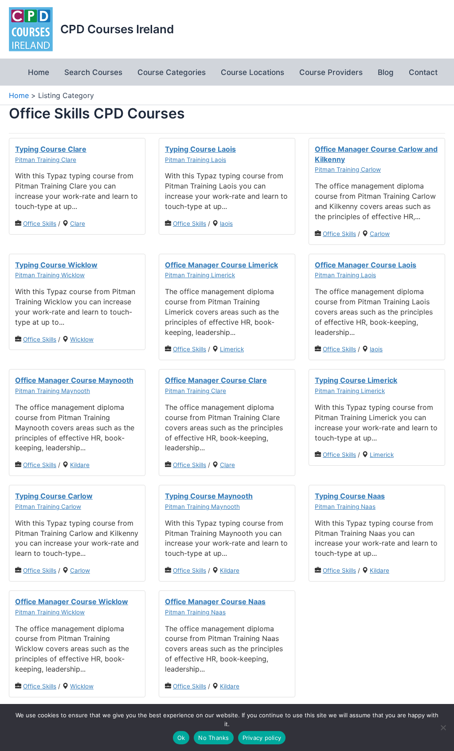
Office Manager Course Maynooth (74, 380)
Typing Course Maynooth (209, 495)
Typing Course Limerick (356, 380)
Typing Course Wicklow (56, 264)
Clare (77, 223)
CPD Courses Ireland (117, 29)
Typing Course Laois (200, 149)
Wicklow (82, 339)
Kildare (80, 464)
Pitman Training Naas (345, 506)
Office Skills (39, 223)
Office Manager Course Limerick (221, 264)
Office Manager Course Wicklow (71, 601)
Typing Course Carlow (54, 495)
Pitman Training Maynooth (52, 390)
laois (226, 223)
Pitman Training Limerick (200, 275)
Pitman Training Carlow (348, 169)
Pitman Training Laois (195, 159)
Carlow (380, 233)
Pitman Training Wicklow (50, 275)
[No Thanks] (442, 727)
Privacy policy (262, 737)
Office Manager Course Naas (215, 601)
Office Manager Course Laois (365, 264)
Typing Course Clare (50, 149)
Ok (181, 737)
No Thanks (213, 737)
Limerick (232, 349)
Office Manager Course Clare (216, 380)
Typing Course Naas (350, 495)
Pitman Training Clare (45, 159)
